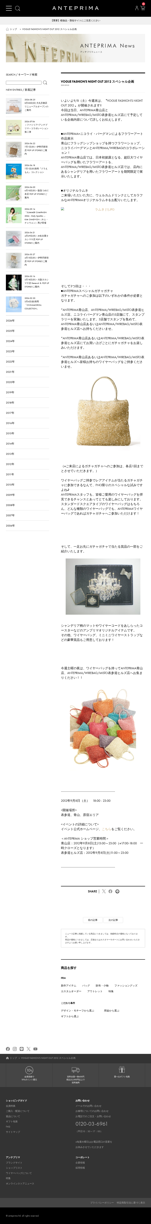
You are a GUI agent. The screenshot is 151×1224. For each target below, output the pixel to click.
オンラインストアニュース (20, 1183)
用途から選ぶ (111, 1010)
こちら (106, 829)
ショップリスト (14, 1167)
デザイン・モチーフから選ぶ (77, 1010)
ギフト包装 (12, 1121)
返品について (13, 1116)
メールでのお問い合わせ (88, 1105)
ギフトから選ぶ (70, 1016)
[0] (142, 9)
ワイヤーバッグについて (19, 1173)
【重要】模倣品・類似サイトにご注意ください (75, 20)
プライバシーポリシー (102, 1202)
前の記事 (93, 920)
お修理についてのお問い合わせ (92, 1111)
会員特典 (10, 1105)
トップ (13, 29)
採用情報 (80, 1167)
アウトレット (95, 991)
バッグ (86, 985)
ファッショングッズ (125, 985)
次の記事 (113, 920)
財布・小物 (102, 985)
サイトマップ (13, 1132)
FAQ (8, 1126)
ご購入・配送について (17, 1111)
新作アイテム (68, 985)
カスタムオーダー (71, 991)
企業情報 (80, 1162)
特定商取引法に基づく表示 (131, 1202)
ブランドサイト (14, 1162)
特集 (111, 991)
